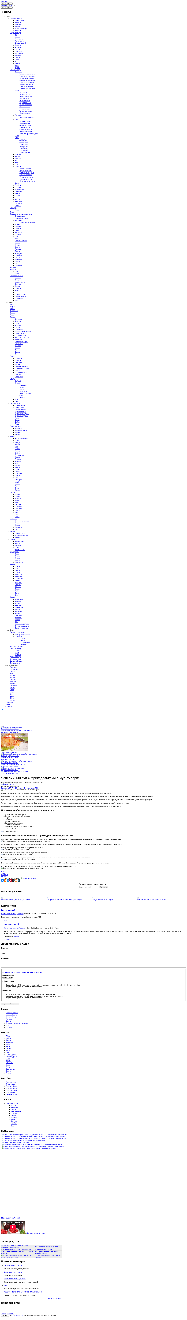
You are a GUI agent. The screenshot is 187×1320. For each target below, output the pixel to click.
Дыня (17, 593)
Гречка (17, 496)
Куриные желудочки (22, 414)
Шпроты (18, 30)
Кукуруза (18, 346)
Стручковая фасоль (22, 521)
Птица (12, 379)
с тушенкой (23, 150)
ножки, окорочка (25, 393)
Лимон (17, 580)
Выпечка (22, 644)
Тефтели (18, 187)
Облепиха (18, 616)
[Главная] (4, 1)
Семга (17, 477)
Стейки (17, 195)
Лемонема (18, 490)
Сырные (18, 49)
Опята (17, 547)
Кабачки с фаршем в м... (10, 732)
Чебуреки (18, 259)
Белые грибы (19, 541)
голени (21, 387)
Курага (17, 556)
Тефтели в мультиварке (9, 773)
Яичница (18, 154)
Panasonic (14, 669)
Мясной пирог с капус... (9, 763)
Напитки (13, 269)
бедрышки (23, 385)
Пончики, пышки (21, 241)
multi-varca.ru (18, 1315)
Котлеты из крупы (25, 179)
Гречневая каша (25, 94)
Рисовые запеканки (26, 82)
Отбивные (18, 204)
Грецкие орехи (20, 533)
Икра (16, 300)
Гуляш (17, 164)
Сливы (17, 572)
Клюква (17, 620)
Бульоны (18, 55)
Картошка (18, 319)
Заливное (18, 26)
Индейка (18, 381)
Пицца (17, 230)
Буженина (18, 22)
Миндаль (18, 537)
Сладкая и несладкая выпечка (21, 214)
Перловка (18, 506)
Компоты (18, 271)
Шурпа (17, 68)
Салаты (22, 638)
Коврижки (18, 265)
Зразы (17, 183)
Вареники (18, 202)
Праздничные (11, 1082)
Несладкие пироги (21, 218)
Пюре (17, 210)
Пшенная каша (24, 107)
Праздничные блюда (17, 632)
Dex (11, 694)
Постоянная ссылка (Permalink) (12, 914)
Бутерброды (19, 20)
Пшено (17, 510)
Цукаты (17, 560)
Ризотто (18, 158)
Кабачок (18, 321)
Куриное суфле (24, 121)
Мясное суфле (24, 123)
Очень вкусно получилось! (13, 1272)
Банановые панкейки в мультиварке (51, 1146)
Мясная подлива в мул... (10, 766)
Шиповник (18, 618)
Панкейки (18, 255)
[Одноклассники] (5, 880)
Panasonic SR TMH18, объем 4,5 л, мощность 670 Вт (20, 788)
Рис (16, 512)
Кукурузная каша (25, 96)
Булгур (17, 494)
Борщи (17, 37)
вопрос (6, 1285)
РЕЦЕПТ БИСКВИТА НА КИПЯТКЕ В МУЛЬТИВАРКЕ (23, 1292)
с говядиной (23, 142)
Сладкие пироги (20, 216)
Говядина (18, 358)
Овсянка (18, 504)
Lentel (12, 690)
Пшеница (18, 508)
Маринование (20, 282)
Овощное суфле (25, 125)
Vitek (12, 673)
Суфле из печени (25, 129)
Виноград (18, 574)
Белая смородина (21, 628)
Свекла (17, 327)
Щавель (17, 352)
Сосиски (18, 375)
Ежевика (18, 613)
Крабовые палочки (21, 430)
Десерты (13, 267)
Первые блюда (15, 33)
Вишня (17, 609)
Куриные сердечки (21, 416)
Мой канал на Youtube (11, 1218)
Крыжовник (19, 607)
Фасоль (17, 525)
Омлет (17, 136)
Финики (17, 558)
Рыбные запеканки (26, 86)
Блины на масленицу (22, 634)
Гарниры (13, 208)
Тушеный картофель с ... (10, 752)
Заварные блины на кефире (34, 1140)
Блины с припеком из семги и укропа (52, 1136)
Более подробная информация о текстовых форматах (22, 972)
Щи (16, 35)
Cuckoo (12, 679)
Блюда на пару (15, 659)
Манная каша (24, 99)
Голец (17, 440)
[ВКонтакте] (2, 880)
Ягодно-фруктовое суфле (28, 134)
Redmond (13, 667)
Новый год (18, 636)
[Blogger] (16, 880)
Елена (16, 936)
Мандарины (19, 578)
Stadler (12, 688)
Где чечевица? (8, 910)
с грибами (23, 148)
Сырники (18, 257)
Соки (16, 292)
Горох (17, 523)
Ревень (17, 348)
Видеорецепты (10, 702)
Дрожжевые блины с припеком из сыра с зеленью (49, 1134)
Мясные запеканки (26, 84)
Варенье (18, 284)
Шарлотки (18, 220)
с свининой (23, 144)
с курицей (22, 140)
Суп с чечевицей (11, 924)
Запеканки (18, 72)
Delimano (13, 686)
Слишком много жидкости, (13, 1265)
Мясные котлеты (25, 169)
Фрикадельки (19, 189)
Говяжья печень (20, 405)
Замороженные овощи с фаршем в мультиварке (64, 900)
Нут (16, 529)
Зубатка (18, 445)
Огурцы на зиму (20, 294)
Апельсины (19, 576)
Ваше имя (5, 948)
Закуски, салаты (16, 18)
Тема (3, 953)
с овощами (9, 706)
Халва (12, 313)
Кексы (17, 236)
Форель (17, 457)
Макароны (14, 311)
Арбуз (17, 591)
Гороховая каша (25, 92)
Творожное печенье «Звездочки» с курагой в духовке (47, 1252)
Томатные (18, 51)
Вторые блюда (15, 70)
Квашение (18, 280)
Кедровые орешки (21, 535)
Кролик (17, 364)
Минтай (17, 467)
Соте (16, 197)
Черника (18, 605)
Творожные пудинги (26, 117)
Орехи (12, 531)
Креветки (18, 432)
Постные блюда (16, 649)
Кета (16, 447)
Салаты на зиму (20, 296)
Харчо (17, 66)
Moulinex (13, 681)
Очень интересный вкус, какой (15, 1279)
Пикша (17, 449)
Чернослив (19, 562)
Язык (17, 418)
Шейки (17, 422)
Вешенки (18, 543)
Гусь (16, 401)
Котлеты (18, 167)
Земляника (19, 599)
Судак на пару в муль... (9, 770)
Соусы (12, 212)
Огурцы (13, 1105)
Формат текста (8, 976)
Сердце (17, 420)
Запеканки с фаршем (27, 76)
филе (21, 395)
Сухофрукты (14, 552)
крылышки (23, 391)
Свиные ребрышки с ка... (10, 756)
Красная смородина (22, 626)
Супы (17, 59)
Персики (18, 585)
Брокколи (18, 339)
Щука (17, 488)
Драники (18, 247)
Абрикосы (18, 583)
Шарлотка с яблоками (27, 222)
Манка (17, 502)
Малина (17, 603)
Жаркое (17, 156)
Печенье (18, 249)
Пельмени (18, 191)
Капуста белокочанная (23, 331)
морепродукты (24, 152)
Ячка (16, 515)
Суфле (17, 119)
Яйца (12, 304)
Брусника (18, 611)
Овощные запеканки (26, 78)
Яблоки (17, 566)
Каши (17, 90)
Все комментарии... (55, 1298)
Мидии (17, 434)
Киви (16, 595)
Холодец (18, 24)
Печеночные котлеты (27, 181)
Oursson (13, 671)
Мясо (12, 356)
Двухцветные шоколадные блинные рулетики (47, 1144)
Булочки (18, 226)
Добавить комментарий (10, 878)
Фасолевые (19, 53)
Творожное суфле (26, 132)
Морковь (18, 325)
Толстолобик (19, 455)
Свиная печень (20, 408)
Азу (16, 160)
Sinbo (12, 698)
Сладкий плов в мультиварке (102, 900)
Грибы (12, 539)
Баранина (18, 362)
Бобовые (13, 519)
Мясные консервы (21, 372)
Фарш (12, 315)
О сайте (3, 1314)
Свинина (18, 360)
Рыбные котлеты (25, 175)
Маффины (18, 253)
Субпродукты (15, 403)
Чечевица (18, 527)
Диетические (10, 1084)
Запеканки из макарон (27, 80)
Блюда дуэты (15, 663)
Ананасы (18, 587)
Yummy (12, 700)
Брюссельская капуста (23, 337)
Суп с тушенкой (20, 43)
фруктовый (23, 146)
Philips (12, 677)
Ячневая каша (24, 113)
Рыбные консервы (21, 28)
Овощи (12, 317)
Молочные (18, 47)
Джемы (17, 286)
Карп (16, 463)
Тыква (17, 323)
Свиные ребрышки (22, 366)
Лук (16, 354)
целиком (22, 397)
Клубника (18, 601)
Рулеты (17, 261)
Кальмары (18, 428)
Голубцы (18, 185)
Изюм (17, 554)
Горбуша (18, 459)
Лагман (17, 63)
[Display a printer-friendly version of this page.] (8, 784)
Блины (17, 243)
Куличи (17, 224)
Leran (12, 696)
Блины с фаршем (23, 1142)
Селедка (18, 475)
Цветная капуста (21, 333)
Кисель (17, 274)
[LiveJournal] (19, 880)
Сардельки (19, 377)
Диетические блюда (17, 646)
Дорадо (17, 442)
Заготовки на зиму (16, 276)
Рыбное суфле (24, 127)
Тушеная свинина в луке (43, 1249)
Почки (17, 424)
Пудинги (18, 115)
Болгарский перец (21, 342)
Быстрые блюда (16, 661)
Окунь (17, 469)
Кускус (17, 500)
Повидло (18, 288)
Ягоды (12, 597)
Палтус (17, 471)
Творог (12, 309)
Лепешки (18, 251)
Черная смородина (22, 624)
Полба (17, 517)
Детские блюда (15, 657)
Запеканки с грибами (27, 88)
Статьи (8, 704)
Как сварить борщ (7, 759)
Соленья (18, 278)
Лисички (18, 545)
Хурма (17, 589)
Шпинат (17, 350)
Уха (16, 61)
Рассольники (19, 41)
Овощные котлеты (26, 177)
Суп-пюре (18, 57)
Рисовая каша (24, 109)
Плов (17, 138)
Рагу (16, 162)
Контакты (10, 1314)
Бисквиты (18, 232)
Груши (17, 568)
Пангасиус (18, 473)
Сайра (17, 453)
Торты (17, 263)
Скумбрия (18, 480)
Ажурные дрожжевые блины (58, 1138)
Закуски (22, 640)
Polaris (12, 675)
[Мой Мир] (8, 880)
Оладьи (17, 245)
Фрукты (12, 564)
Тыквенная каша (25, 111)
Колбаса (18, 370)
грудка (21, 389)
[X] (13, 880)
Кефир (12, 306)
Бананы (18, 570)
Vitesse (12, 692)
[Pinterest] (10, 880)
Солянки (18, 45)
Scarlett (12, 683)
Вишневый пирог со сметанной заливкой (151, 900)
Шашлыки (18, 199)
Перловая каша (25, 103)
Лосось (17, 465)
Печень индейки (20, 410)
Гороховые (19, 39)
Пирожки (18, 228)
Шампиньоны (20, 550)
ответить (5, 920)
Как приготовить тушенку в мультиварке (15, 900)
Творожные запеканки (27, 74)
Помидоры (19, 298)
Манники (18, 234)
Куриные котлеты (25, 171)
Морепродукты (15, 426)
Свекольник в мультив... (10, 729)
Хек (16, 486)
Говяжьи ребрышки (22, 368)
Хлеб (17, 239)
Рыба (12, 436)
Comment (5, 959)
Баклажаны (19, 344)
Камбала (18, 461)
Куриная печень (20, 412)
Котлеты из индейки (26, 173)
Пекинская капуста (21, 335)
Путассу (18, 451)
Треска (17, 484)
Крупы (12, 492)
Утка (16, 399)
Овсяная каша (24, 101)
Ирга (16, 622)
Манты (17, 193)
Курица (17, 383)
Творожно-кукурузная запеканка (46, 1246)
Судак (17, 482)
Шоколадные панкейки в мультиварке (44, 1148)
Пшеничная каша (25, 105)
